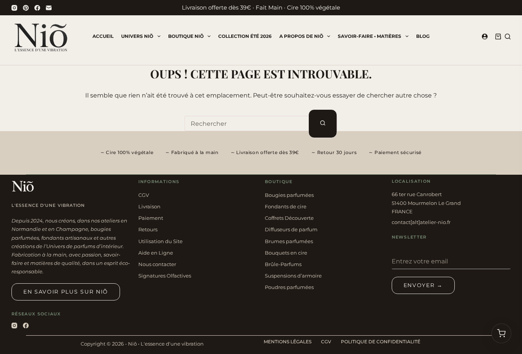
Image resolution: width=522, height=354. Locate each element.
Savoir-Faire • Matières (369, 36)
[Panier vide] (501, 333)
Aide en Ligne (155, 253)
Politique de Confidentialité (380, 341)
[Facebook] (37, 8)
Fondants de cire (285, 206)
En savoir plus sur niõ (65, 291)
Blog (423, 36)
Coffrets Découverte (289, 218)
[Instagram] (14, 8)
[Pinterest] (26, 8)
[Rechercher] (508, 36)
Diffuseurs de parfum (291, 229)
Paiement (150, 218)
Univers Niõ (137, 36)
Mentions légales (287, 341)
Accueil (102, 36)
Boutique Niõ (186, 36)
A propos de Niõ (301, 36)
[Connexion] (485, 36)
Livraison (149, 206)
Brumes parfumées (289, 241)
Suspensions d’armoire (293, 276)
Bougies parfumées (289, 195)
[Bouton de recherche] (322, 123)
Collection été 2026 (245, 36)
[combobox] (246, 123)
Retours (147, 229)
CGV (143, 195)
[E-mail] (49, 8)
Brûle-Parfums (283, 264)
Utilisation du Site (160, 241)
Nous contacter (157, 264)
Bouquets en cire (286, 253)
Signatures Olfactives (164, 276)
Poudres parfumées (289, 287)
